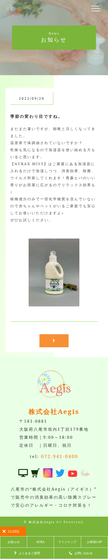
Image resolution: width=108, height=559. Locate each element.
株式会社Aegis (42, 522)
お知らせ (14, 542)
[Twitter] (60, 473)
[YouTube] (72, 473)
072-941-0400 (59, 456)
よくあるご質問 (29, 553)
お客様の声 (94, 542)
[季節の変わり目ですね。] (54, 302)
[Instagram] (48, 473)
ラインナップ (67, 542)
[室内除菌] (23, 473)
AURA (40, 542)
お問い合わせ (84, 553)
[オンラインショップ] (35, 473)
